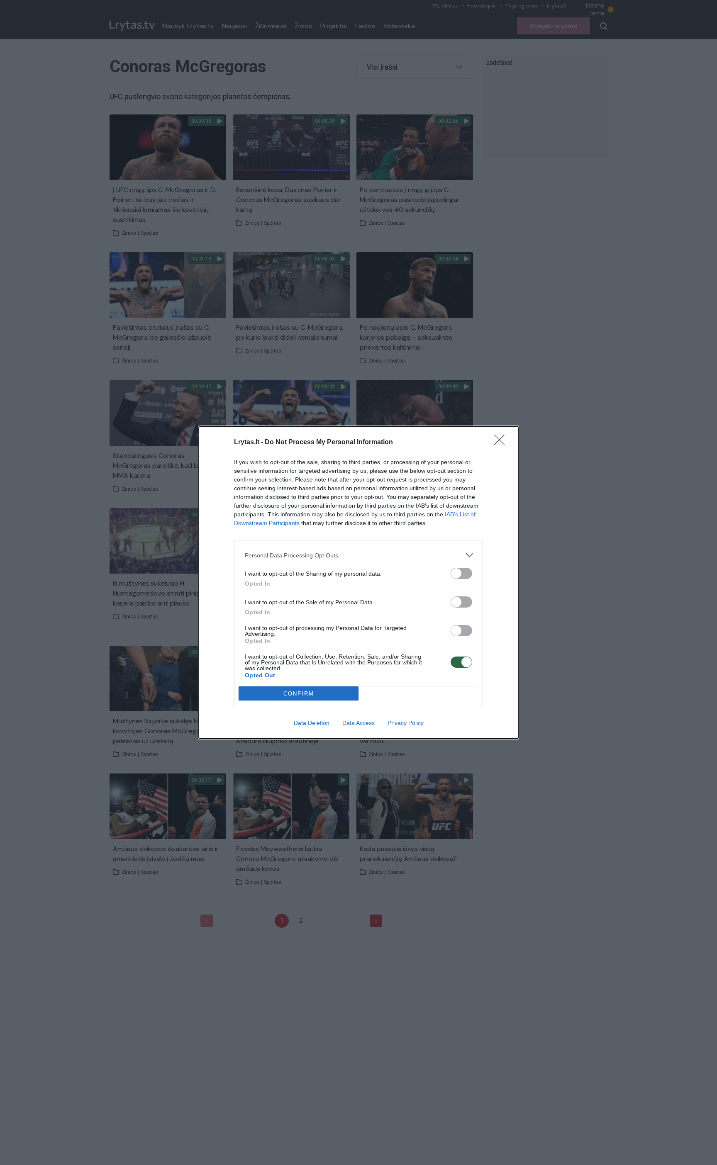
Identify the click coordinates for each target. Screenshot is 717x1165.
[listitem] (358, 555)
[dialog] (358, 582)
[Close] (502, 442)
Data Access (358, 723)
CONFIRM (298, 694)
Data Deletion (311, 723)
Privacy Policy (406, 723)
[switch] (461, 573)
